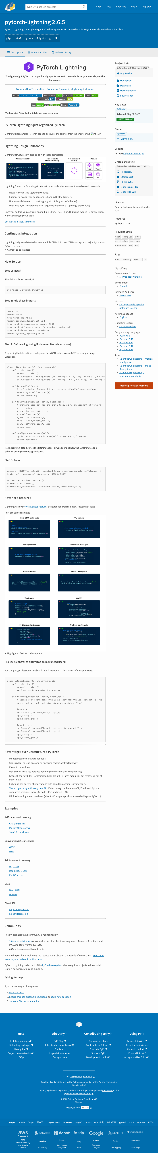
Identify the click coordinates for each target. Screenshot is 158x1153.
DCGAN (13, 894)
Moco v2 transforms (19, 828)
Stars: (126, 177)
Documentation (128, 90)
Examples (52, 89)
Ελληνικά (78, 1122)
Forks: (126, 182)
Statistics (59, 1049)
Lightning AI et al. (132, 153)
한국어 (151, 1122)
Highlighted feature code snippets (24, 653)
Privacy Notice (135, 1053)
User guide (19, 1049)
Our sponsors (60, 1057)
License (90, 89)
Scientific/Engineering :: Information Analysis (131, 374)
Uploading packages (19, 1045)
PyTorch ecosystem (52, 965)
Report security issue (137, 1045)
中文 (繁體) (111, 1122)
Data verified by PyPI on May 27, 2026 (132, 68)
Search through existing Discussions (28, 997)
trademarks (107, 1090)
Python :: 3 (124, 335)
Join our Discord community (24, 1001)
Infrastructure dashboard (58, 1045)
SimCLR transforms (19, 832)
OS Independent (127, 326)
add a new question (61, 997)
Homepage (125, 80)
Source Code (126, 95)
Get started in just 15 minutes (20, 221)
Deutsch (88, 1122)
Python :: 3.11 (126, 342)
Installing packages (20, 1041)
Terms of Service (135, 1041)
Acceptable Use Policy (135, 1057)
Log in (134, 6)
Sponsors (121, 6)
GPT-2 (12, 847)
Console (123, 286)
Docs (108, 6)
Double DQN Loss (18, 871)
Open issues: (129, 187)
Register (147, 6)
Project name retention (20, 1053)
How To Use (32, 89)
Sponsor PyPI (98, 1053)
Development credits (97, 1057)
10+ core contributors (20, 941)
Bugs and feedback (98, 1041)
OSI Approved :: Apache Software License (131, 306)
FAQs (21, 1057)
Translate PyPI (97, 1049)
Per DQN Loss (16, 875)
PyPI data (121, 109)
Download (125, 85)
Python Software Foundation (77, 1093)
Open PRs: (128, 192)
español (22, 1122)
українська (67, 1122)
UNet (11, 851)
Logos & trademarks (59, 1053)
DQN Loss (14, 866)
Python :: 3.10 (126, 339)
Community (64, 89)
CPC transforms (17, 823)
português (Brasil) (53, 1122)
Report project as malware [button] (134, 385)
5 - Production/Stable (130, 277)
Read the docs (16, 992)
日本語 (40, 1122)
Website (20, 89)
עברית (131, 1122)
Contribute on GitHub (97, 1045)
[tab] (15, 52)
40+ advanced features (36, 506)
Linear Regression (18, 914)
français (31, 1122)
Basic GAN (14, 890)
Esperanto (141, 1122)
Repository (126, 172)
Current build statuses (18, 250)
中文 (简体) (99, 1122)
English (123, 317)
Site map (79, 1102)
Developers (125, 295)
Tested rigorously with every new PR (28, 788)
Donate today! (79, 1085)
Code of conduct (135, 1049)
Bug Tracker (126, 73)
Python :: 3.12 (126, 346)
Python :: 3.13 (126, 349)
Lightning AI (78, 89)
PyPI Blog (58, 1041)
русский (122, 1122)
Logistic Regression (19, 909)
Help (98, 6)
